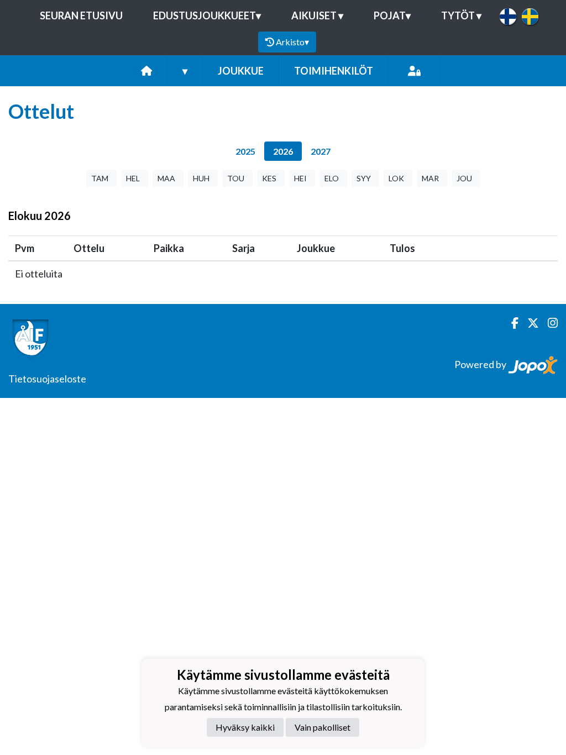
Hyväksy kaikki (245, 727)
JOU (464, 178)
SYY (364, 178)
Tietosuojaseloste (47, 379)
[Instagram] (548, 323)
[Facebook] (510, 323)
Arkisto (292, 41)
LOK (396, 178)
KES (269, 178)
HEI (300, 178)
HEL (133, 178)
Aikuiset (317, 15)
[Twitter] (528, 323)
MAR (430, 178)
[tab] (245, 151)
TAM (99, 178)
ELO (331, 178)
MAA (166, 178)
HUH (201, 178)
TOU (235, 178)
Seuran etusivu (81, 15)
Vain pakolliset (322, 727)
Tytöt (461, 15)
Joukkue (241, 71)
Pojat (392, 15)
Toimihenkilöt (333, 71)
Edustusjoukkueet (207, 15)
